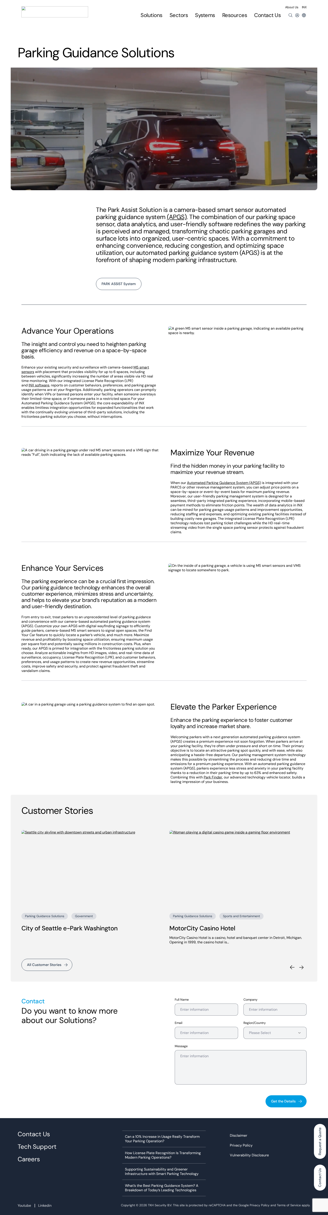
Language (304, 15)
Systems (205, 15)
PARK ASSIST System (119, 283)
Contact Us (267, 15)
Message (181, 1046)
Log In (297, 15)
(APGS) (177, 217)
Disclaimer (238, 1135)
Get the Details (283, 1101)
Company (250, 1000)
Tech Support (37, 1146)
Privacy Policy (241, 1145)
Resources (234, 15)
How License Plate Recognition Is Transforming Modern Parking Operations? (163, 1155)
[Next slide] (301, 967)
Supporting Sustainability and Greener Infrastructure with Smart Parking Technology (162, 1171)
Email (178, 1023)
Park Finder (213, 777)
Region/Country (254, 1023)
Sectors (179, 15)
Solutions (151, 15)
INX (304, 7)
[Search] (290, 15)
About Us (291, 7)
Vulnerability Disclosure (249, 1155)
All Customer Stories (44, 964)
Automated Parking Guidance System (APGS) (224, 482)
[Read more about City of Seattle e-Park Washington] (90, 869)
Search (290, 15)
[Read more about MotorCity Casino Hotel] (238, 869)
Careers (29, 1159)
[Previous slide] (292, 967)
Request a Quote (320, 1141)
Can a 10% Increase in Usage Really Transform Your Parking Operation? (162, 1138)
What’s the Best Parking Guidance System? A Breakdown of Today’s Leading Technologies (161, 1187)
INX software (39, 385)
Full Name (182, 1000)
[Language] (304, 15)
